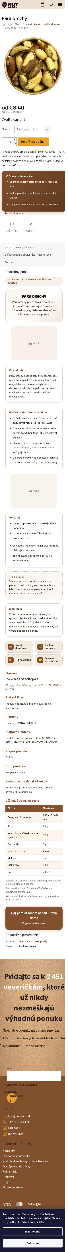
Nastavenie (32, 1232)
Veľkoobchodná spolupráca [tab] (20, 255)
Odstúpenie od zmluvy (16, 1167)
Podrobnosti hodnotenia (47, 24)
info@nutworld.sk (19, 1116)
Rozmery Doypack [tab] (24, 247)
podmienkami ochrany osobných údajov (29, 1086)
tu (42, 1222)
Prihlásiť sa (13, 1098)
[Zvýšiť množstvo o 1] (15, 140)
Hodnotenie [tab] (44, 255)
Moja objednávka (13, 1187)
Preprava (8, 1177)
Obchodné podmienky (16, 1156)
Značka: (16, 28)
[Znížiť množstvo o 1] (15, 144)
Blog (6, 1182)
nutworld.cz (15, 1134)
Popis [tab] (8, 247)
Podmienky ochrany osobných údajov (25, 1161)
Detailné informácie (13, 213)
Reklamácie (10, 1172)
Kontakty (9, 1151)
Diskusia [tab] (9, 262)
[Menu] (59, 4)
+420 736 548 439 (18, 1122)
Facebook (14, 1128)
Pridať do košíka (33, 141)
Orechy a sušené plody (33, 941)
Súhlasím (33, 1243)
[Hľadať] (50, 4)
